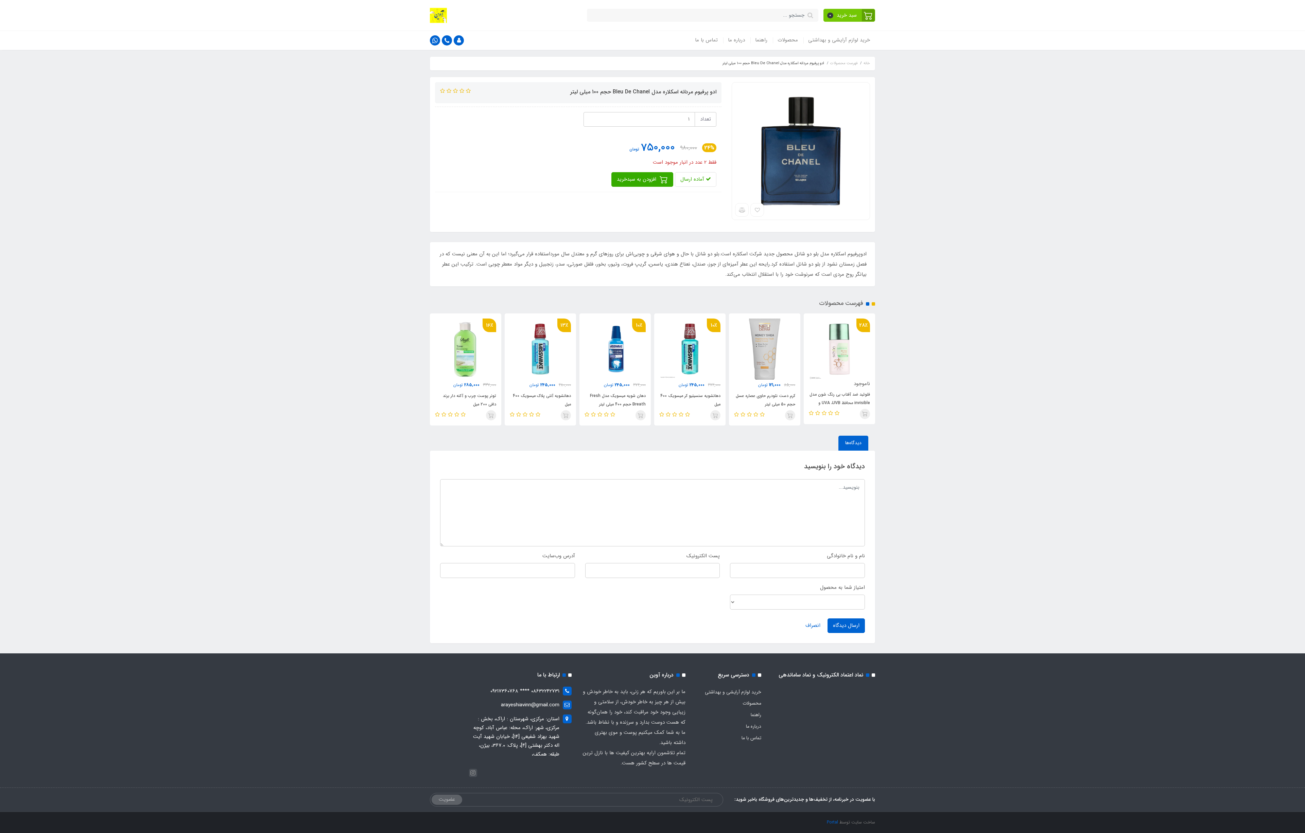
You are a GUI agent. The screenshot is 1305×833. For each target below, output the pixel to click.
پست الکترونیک (703, 556)
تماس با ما (706, 40)
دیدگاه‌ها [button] (853, 443)
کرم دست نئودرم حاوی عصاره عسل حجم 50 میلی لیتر (765, 400)
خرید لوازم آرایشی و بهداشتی (839, 40)
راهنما (761, 40)
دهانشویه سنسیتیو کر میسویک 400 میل (690, 400)
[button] (849, 15)
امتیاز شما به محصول (842, 587)
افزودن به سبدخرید (637, 179)
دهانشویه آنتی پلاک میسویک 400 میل (542, 400)
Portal (832, 822)
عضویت (447, 799)
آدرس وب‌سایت (558, 556)
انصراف (812, 625)
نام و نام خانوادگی (846, 556)
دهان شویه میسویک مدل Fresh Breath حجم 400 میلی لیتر (618, 400)
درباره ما (736, 40)
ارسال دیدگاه (846, 625)
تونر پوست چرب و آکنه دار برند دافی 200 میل (469, 400)
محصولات (788, 40)
